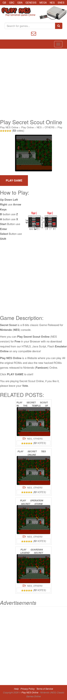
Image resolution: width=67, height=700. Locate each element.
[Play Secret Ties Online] (33, 470)
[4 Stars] (8, 131)
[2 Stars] (3, 131)
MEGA (43, 2)
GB (4, 2)
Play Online (27, 127)
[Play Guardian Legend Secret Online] (33, 568)
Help (16, 688)
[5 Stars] (10, 131)
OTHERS (50, 127)
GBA (20, 2)
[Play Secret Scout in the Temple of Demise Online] (33, 421)
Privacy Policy (27, 688)
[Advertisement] (33, 84)
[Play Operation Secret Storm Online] (33, 519)
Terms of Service (44, 688)
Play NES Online (9, 127)
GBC (11, 2)
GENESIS (30, 2)
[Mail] (33, 33)
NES (52, 2)
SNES (61, 2)
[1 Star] (1, 131)
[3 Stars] (5, 131)
